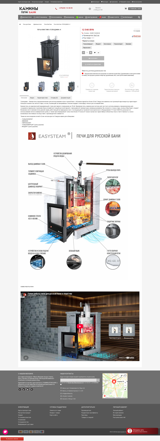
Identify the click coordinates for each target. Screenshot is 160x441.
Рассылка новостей (119, 417)
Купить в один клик (93, 64)
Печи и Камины (56, 17)
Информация (127, 17)
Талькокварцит (88, 44)
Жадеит (98, 44)
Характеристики (42, 98)
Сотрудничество (23, 422)
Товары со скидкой (87, 417)
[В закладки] (95, 52)
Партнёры (84, 415)
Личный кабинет (118, 410)
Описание (24, 98)
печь (86, 71)
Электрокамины (41, 17)
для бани (91, 71)
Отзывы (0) (54, 98)
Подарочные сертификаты (89, 413)
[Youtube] (23, 389)
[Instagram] (19, 389)
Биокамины (70, 17)
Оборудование (92, 17)
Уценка (80, 17)
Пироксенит (87, 47)
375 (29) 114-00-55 (67, 396)
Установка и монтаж (56, 1)
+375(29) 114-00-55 (65, 8)
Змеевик (128, 44)
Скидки (47, 1)
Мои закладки (117, 415)
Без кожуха (107, 44)
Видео (32, 98)
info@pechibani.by (67, 393)
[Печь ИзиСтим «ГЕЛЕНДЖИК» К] (49, 56)
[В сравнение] (98, 52)
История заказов (118, 413)
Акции (103, 17)
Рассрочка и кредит (37, 1)
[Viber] (31, 389)
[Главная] (20, 24)
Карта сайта (54, 415)
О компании (21, 419)
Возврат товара (55, 413)
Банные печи (27, 17)
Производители (86, 410)
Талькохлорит (118, 44)
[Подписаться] (98, 380)
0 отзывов (137, 31)
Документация (65, 98)
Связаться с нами (55, 410)
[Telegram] (27, 389)
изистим (103, 71)
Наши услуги (114, 17)
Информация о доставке (25, 424)
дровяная (97, 71)
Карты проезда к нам (24, 1)
